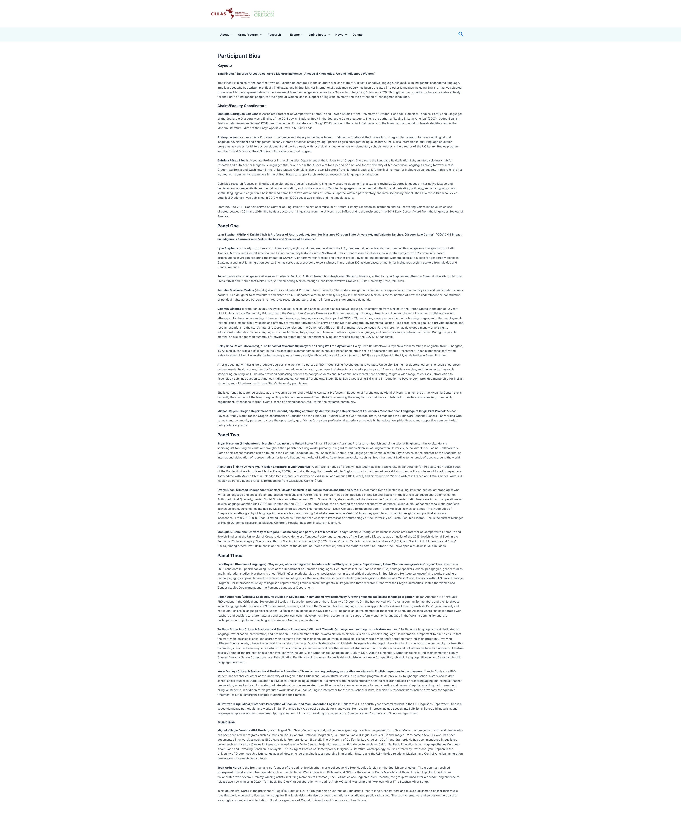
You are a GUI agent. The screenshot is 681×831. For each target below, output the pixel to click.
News (339, 34)
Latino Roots (317, 34)
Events (295, 34)
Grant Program (248, 34)
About (224, 34)
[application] (230, 34)
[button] (461, 34)
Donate (358, 34)
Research (274, 34)
